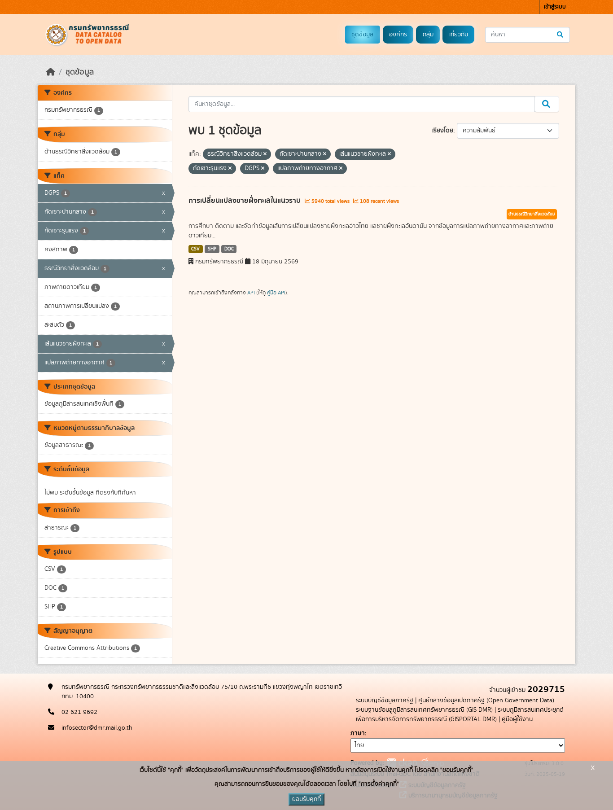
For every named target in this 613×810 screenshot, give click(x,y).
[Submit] (560, 35)
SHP (212, 249)
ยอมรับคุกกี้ (306, 799)
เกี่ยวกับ (458, 34)
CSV (195, 249)
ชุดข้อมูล (362, 34)
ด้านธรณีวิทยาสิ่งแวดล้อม (531, 214)
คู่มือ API (276, 293)
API (251, 293)
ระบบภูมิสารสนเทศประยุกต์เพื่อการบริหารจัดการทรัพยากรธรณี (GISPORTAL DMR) (460, 714)
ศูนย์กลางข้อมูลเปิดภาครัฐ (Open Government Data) (486, 700)
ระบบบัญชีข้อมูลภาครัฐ (384, 700)
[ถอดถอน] (265, 154)
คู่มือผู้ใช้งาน (517, 719)
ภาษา (357, 733)
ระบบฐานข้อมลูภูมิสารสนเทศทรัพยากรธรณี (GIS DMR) (424, 709)
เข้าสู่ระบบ (555, 7)
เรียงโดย (442, 130)
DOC (229, 249)
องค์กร (398, 34)
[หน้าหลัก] (50, 72)
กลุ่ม (428, 34)
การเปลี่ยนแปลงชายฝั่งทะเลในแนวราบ (245, 200)
